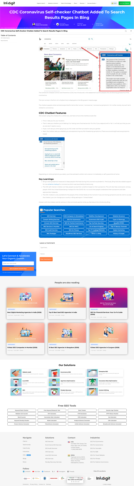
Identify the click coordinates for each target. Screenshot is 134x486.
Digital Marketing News (9, 27)
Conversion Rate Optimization (108, 381)
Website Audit (26, 372)
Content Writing (104, 390)
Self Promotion (11, 309)
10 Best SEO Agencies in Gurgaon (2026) (104, 347)
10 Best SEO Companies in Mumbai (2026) (22, 347)
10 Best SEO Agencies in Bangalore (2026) (64, 347)
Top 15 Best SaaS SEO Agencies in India (63, 312)
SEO (23, 390)
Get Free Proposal (124, 3)
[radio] (71, 482)
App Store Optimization (68, 381)
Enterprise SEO (103, 371)
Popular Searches (4, 40)
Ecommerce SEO (66, 372)
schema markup (53, 184)
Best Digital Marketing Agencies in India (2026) (24, 312)
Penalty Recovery (66, 390)
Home (2, 27)
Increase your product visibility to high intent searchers (72, 373)
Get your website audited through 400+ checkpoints (32, 373)
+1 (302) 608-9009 (76, 449)
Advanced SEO (94, 309)
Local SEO (25, 381)
